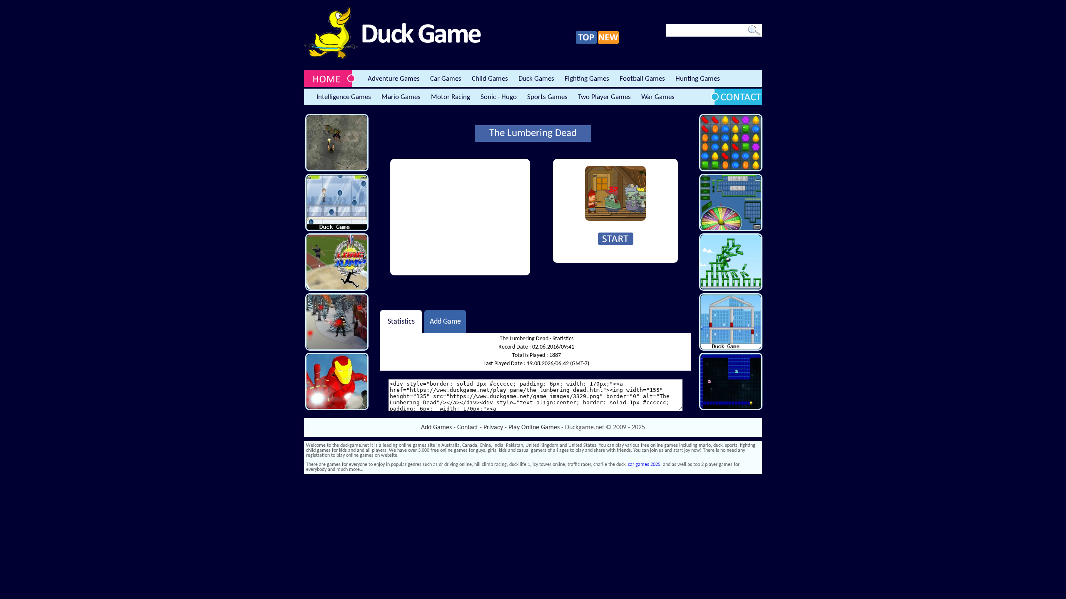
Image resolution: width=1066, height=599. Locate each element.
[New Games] (608, 42)
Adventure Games (394, 78)
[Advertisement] (460, 217)
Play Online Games (534, 427)
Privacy (493, 427)
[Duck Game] (392, 57)
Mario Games (401, 97)
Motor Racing (450, 97)
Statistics (401, 322)
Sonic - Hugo (499, 97)
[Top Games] (586, 42)
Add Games (436, 427)
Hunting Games (697, 78)
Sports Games (547, 97)
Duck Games (536, 78)
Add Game (445, 322)
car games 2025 (644, 464)
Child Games (490, 78)
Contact (467, 427)
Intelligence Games (343, 97)
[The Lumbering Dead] (615, 219)
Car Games (445, 78)
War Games (658, 97)
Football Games (642, 78)
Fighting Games (587, 78)
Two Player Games (604, 97)
